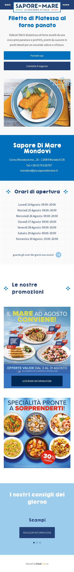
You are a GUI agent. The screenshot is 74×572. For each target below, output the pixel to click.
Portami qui (37, 55)
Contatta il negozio (37, 66)
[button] (58, 255)
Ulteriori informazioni (36, 381)
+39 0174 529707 (41, 165)
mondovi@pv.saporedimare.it (39, 170)
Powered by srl (37, 563)
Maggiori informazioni (37, 532)
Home (66, 4)
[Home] (37, 8)
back (8, 4)
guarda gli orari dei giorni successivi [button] (33, 254)
